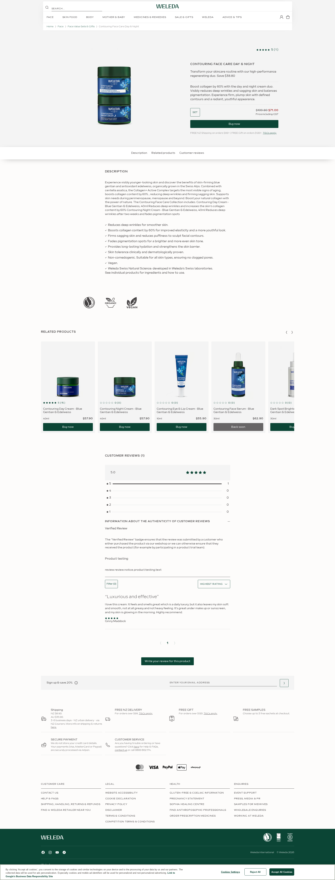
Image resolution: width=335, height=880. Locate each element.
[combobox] (195, 112)
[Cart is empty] (288, 17)
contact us (121, 750)
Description (139, 153)
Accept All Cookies (281, 872)
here (136, 746)
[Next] (292, 332)
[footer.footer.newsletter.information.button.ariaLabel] (76, 683)
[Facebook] (43, 852)
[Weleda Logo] (167, 6)
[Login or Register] (281, 17)
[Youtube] (57, 852)
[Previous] (286, 332)
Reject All (255, 872)
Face (60, 26)
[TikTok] (64, 852)
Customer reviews (191, 153)
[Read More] (89, 302)
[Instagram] (50, 852)
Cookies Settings (230, 872)
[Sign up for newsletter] (284, 683)
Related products (163, 153)
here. (54, 727)
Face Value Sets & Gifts (81, 26)
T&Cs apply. (270, 133)
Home (50, 26)
